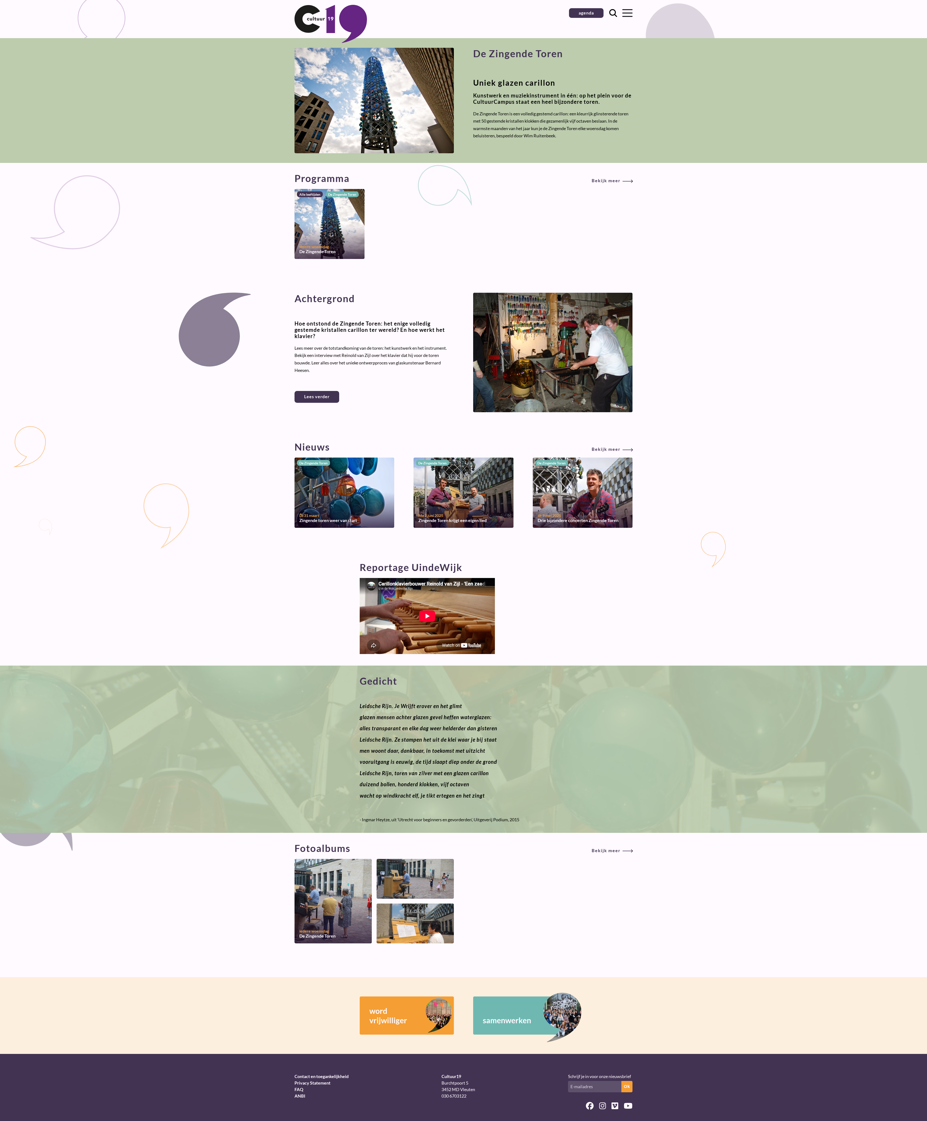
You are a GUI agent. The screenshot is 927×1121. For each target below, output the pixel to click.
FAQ (299, 1089)
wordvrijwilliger (388, 1015)
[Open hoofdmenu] (627, 13)
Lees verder (317, 396)
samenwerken (507, 1020)
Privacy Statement (312, 1083)
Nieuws (457, 447)
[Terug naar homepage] (331, 41)
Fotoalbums (457, 848)
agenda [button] (586, 12)
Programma (457, 178)
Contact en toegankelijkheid (322, 1076)
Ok (627, 1086)
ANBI (300, 1096)
